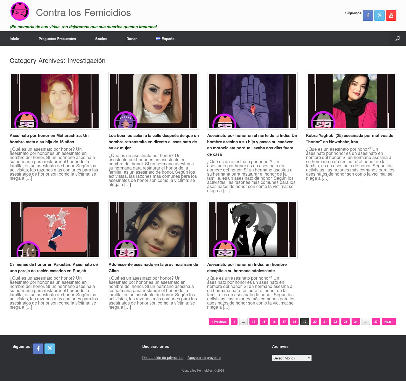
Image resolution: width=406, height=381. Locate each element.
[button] (398, 38)
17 (284, 321)
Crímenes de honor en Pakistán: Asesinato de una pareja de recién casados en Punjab (54, 267)
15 (263, 321)
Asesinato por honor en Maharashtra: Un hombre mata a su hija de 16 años (49, 138)
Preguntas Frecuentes (57, 38)
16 (274, 321)
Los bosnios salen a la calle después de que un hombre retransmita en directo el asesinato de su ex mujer (154, 141)
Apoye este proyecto (204, 357)
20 (315, 321)
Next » (389, 321)
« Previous (218, 321)
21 (325, 321)
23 (345, 321)
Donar (131, 38)
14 (253, 321)
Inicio (14, 38)
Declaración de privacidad (162, 357)
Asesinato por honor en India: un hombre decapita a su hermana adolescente (247, 267)
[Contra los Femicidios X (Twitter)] (379, 15)
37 (376, 321)
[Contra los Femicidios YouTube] (391, 15)
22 (335, 321)
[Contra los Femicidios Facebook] (368, 15)
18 (294, 321)
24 (355, 321)
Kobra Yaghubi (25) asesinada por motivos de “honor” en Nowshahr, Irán (349, 138)
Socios (101, 38)
